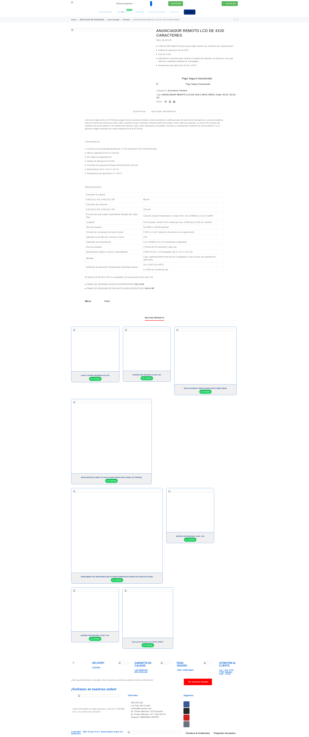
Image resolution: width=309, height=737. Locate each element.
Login (191, 12)
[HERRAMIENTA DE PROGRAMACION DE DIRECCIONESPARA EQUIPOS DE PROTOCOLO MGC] (117, 530)
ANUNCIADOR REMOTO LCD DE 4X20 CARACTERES (188, 95)
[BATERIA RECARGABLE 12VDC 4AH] (147, 349)
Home (73, 20)
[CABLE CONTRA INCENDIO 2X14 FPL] (95, 349)
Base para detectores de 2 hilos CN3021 (147, 642)
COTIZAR (96, 379)
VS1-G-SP (139, 284)
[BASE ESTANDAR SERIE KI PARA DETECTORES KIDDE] (238, 20)
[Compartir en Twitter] (170, 102)
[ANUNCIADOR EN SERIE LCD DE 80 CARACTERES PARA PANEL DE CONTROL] (111, 436)
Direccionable (113, 20)
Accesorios (173, 91)
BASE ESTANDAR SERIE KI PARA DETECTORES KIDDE (205, 388)
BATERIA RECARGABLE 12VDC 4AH (147, 375)
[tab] (139, 111)
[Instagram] (186, 711)
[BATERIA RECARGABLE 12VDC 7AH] (190, 510)
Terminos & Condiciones (198, 733)
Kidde (218, 95)
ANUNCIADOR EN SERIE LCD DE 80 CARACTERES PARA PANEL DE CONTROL (111, 477)
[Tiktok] (186, 724)
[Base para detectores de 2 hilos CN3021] (147, 612)
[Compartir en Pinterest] (174, 102)
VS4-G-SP (149, 288)
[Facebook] (186, 704)
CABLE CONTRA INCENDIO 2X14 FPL (95, 375)
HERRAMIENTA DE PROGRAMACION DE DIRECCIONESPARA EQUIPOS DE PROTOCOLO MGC (117, 577)
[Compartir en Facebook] (165, 102)
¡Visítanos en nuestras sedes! (93, 689)
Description (139, 111)
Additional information (163, 111)
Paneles (126, 20)
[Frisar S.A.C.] (72, 2)
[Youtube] (186, 718)
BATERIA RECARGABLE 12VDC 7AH (190, 536)
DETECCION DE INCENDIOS (92, 20)
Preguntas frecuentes (225, 733)
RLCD (225, 95)
